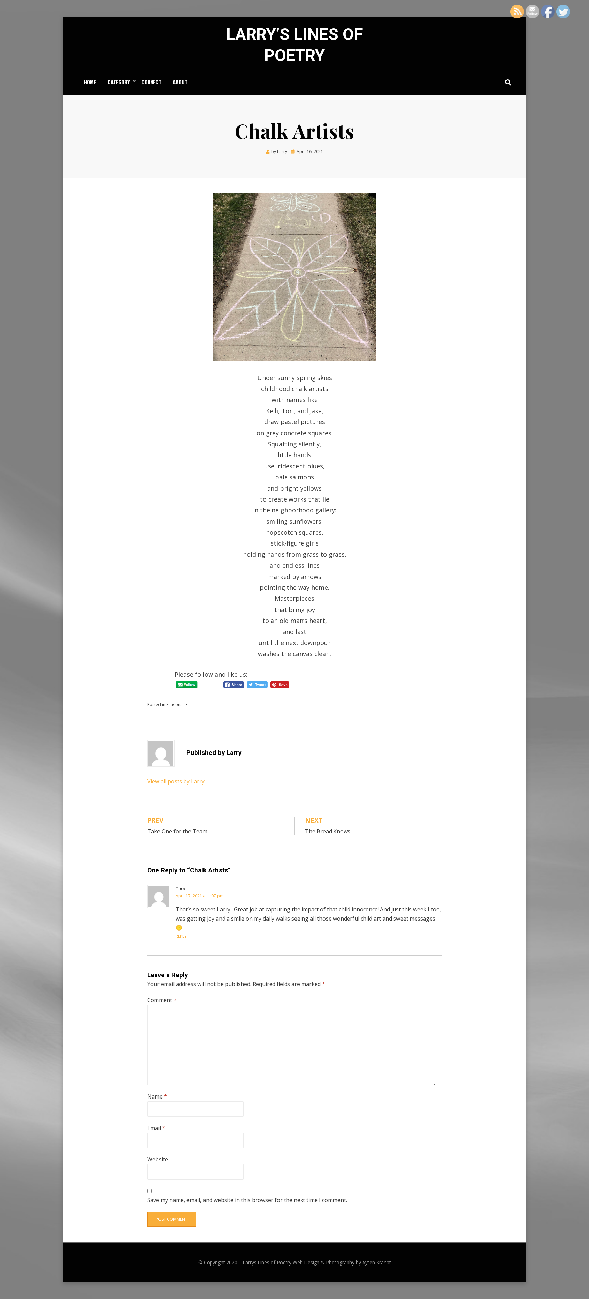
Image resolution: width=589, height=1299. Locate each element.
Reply (181, 936)
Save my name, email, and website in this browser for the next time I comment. (247, 1200)
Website (157, 1159)
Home (90, 82)
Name (157, 1096)
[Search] (506, 82)
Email (156, 1128)
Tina (180, 889)
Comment (162, 1000)
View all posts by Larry (176, 781)
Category (119, 82)
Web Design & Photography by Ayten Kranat (342, 1262)
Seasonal (175, 704)
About (180, 82)
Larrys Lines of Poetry (267, 1262)
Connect (151, 82)
